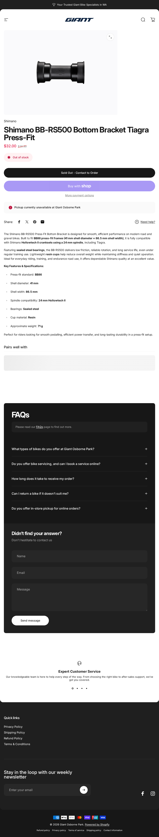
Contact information (113, 830)
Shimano (10, 121)
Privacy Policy (13, 726)
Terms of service (76, 830)
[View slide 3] (82, 688)
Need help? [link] (148, 221)
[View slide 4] (86, 688)
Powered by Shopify (97, 824)
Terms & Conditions (17, 744)
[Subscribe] (84, 790)
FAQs (39, 426)
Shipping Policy (14, 732)
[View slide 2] (77, 688)
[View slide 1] (72, 688)
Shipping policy (93, 830)
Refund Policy (13, 738)
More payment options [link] (79, 195)
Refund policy (43, 830)
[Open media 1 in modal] (110, 37)
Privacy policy (59, 830)
